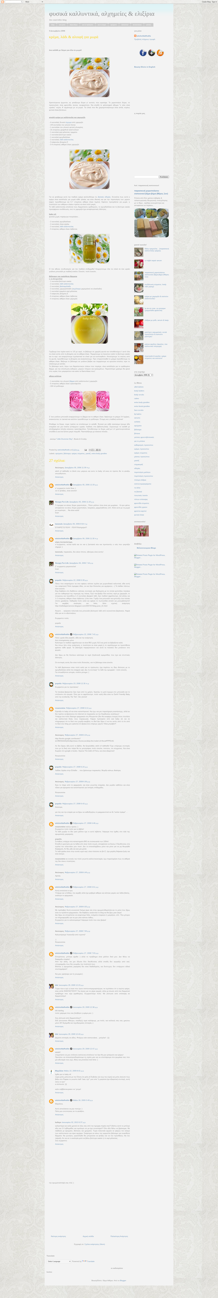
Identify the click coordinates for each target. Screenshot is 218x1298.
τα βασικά (138, 492)
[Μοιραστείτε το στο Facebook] (97, 450)
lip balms (137, 414)
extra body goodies (99, 453)
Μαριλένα (59, 1071)
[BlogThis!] (92, 450)
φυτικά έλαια (139, 515)
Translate (90, 1261)
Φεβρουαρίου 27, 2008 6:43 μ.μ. (75, 804)
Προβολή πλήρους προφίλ (144, 39)
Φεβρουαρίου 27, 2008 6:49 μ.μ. (77, 872)
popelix (58, 580)
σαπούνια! (124, 25)
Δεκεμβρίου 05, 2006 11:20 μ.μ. (81, 502)
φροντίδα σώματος (141, 503)
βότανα (137, 433)
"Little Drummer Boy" (64, 439)
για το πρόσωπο (87, 25)
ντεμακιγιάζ (138, 464)
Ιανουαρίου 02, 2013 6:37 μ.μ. (74, 1122)
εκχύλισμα (77, 289)
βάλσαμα (67, 453)
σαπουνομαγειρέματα (142, 484)
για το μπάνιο (139, 441)
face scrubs (138, 410)
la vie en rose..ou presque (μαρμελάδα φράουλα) (155, 309)
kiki (56, 985)
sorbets (137, 422)
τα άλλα (137, 488)
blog (52, 25)
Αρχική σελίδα (88, 1236)
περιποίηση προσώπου (143, 476)
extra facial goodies (142, 406)
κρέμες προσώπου (141, 449)
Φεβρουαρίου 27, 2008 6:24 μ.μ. (77, 735)
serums (137, 418)
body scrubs (139, 395)
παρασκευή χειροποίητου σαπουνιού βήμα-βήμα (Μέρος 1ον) (157, 274)
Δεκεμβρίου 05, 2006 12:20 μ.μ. (85, 485)
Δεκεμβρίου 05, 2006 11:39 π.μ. (77, 468)
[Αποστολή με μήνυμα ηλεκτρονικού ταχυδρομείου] (90, 450)
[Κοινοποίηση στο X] (95, 450)
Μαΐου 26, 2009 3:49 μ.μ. (83, 1100)
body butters (139, 391)
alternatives (138, 387)
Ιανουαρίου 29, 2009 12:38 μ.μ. (85, 1007)
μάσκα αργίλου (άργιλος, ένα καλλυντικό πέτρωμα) (156, 345)
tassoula (59, 524)
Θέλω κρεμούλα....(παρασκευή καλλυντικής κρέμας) (157, 250)
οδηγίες (137, 468)
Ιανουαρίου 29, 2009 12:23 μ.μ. (71, 985)
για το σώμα (102, 25)
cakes (136, 398)
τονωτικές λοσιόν (141, 495)
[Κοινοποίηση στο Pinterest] (99, 450)
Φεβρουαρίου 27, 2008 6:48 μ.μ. (86, 823)
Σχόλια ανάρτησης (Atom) (95, 1244)
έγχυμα (69, 122)
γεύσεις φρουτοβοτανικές (144, 437)
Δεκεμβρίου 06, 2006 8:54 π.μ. (75, 524)
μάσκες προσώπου (141, 457)
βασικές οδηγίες (104, 197)
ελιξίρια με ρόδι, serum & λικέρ (157, 320)
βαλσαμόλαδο (65, 286)
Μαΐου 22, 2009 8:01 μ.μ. (74, 1071)
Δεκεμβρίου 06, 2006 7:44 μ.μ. (81, 563)
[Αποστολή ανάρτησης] (85, 450)
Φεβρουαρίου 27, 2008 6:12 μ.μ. (79, 708)
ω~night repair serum (153, 260)
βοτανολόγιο (137, 25)
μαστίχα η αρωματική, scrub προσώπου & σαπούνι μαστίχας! (156, 334)
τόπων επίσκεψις (141, 499)
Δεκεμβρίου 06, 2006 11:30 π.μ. (85, 538)
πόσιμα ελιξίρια (140, 480)
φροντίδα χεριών (140, 507)
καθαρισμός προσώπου (143, 445)
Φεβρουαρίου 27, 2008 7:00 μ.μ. (77, 931)
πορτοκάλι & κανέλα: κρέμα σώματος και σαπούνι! (155, 357)
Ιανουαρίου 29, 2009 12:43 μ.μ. (71, 1034)
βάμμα (72, 381)
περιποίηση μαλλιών (142, 472)
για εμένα (62, 25)
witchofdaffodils (62, 485)
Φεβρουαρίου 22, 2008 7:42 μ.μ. (86, 634)
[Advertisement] (89, 1210)
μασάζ (88, 453)
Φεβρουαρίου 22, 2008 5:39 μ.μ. (75, 580)
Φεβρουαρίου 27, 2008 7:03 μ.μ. (86, 953)
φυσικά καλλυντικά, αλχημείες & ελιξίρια (101, 13)
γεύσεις (148, 25)
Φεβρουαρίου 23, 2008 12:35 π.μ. (75, 683)
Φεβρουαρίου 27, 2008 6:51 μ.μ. (86, 887)
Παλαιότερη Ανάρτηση (119, 1236)
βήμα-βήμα (73, 25)
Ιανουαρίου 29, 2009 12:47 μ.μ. (85, 1049)
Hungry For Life (62, 502)
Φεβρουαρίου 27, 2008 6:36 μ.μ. (77, 782)
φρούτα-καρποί (140, 511)
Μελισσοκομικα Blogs (146, 548)
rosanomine (60, 708)
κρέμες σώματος (78, 453)
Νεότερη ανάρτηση (58, 1236)
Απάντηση (59, 477)
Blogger (123, 1280)
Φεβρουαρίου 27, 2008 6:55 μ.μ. (77, 907)
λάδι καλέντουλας (67, 140)
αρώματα (114, 25)
